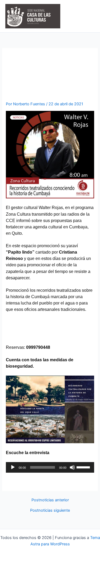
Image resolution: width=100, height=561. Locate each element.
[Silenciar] (72, 467)
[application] (50, 467)
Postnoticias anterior (50, 500)
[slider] (84, 467)
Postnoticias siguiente (50, 510)
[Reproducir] (12, 467)
